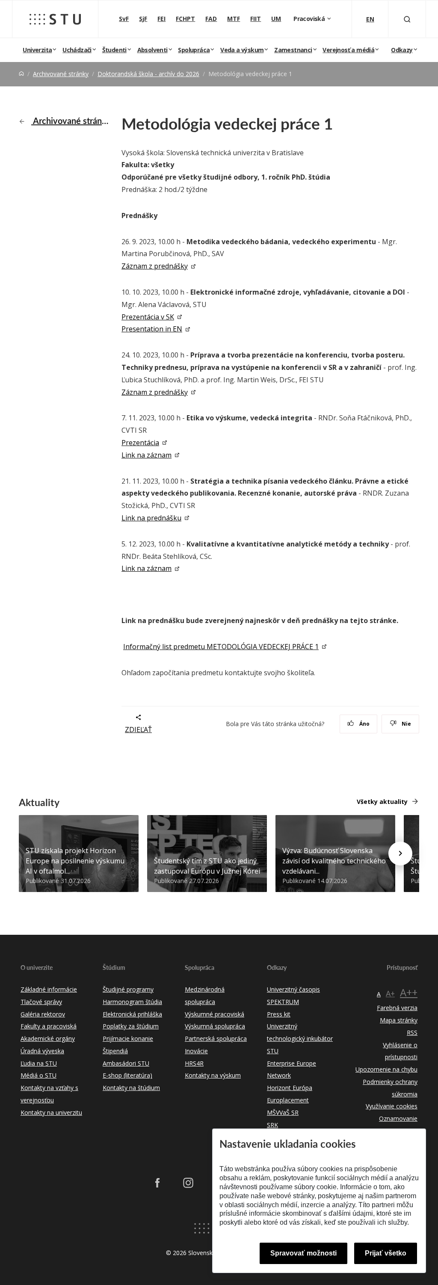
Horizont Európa (289, 1088)
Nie (405, 723)
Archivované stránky (61, 74)
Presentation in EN (151, 329)
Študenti (114, 50)
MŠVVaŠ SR (283, 1112)
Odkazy (401, 50)
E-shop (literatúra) (127, 1075)
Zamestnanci (293, 50)
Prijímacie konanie (128, 1038)
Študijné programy (128, 989)
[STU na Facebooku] (157, 1183)
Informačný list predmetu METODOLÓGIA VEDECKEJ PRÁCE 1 (221, 646)
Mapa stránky (398, 1020)
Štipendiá (115, 1051)
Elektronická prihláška (132, 1014)
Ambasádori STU (126, 1063)
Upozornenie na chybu (386, 1069)
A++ (408, 992)
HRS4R (194, 1063)
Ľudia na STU (39, 1063)
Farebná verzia (397, 1008)
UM (276, 19)
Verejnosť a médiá (348, 50)
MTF (233, 19)
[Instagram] (188, 1183)
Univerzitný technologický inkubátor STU (300, 1038)
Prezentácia (140, 442)
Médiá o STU (38, 1075)
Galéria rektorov (43, 1014)
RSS (412, 1032)
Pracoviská (309, 19)
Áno (364, 723)
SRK (272, 1125)
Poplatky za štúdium (131, 1026)
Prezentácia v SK (147, 317)
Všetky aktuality (382, 802)
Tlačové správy (41, 1002)
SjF (143, 19)
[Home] (21, 74)
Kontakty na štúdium (131, 1088)
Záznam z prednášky (154, 266)
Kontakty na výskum (213, 1075)
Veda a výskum (241, 50)
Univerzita (37, 50)
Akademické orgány (48, 1038)
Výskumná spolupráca (215, 1026)
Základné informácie (49, 989)
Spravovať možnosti (303, 1253)
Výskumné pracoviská (214, 1014)
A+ (390, 993)
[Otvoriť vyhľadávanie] (407, 19)
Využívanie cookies (391, 1106)
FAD (211, 19)
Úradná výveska (42, 1051)
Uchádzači (77, 50)
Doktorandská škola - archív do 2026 (148, 74)
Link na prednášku (151, 518)
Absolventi (152, 50)
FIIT (255, 19)
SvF (124, 19)
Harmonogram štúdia (132, 1002)
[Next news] (400, 854)
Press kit (278, 1014)
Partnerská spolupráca (216, 1038)
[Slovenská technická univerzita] (55, 19)
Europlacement (288, 1100)
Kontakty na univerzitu (51, 1112)
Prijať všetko (385, 1253)
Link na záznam (146, 455)
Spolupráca (194, 50)
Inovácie (196, 1051)
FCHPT (185, 19)
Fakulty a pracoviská (49, 1026)
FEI (161, 19)
